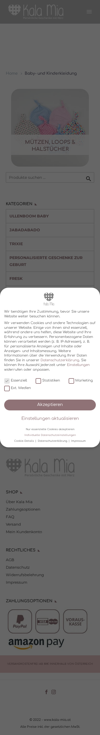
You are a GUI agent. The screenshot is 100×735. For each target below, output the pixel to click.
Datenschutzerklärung (60, 360)
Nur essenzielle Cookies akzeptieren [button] (50, 429)
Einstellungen (78, 365)
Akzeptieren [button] (50, 404)
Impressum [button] (78, 441)
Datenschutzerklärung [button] (53, 441)
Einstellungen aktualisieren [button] (50, 418)
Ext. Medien (21, 388)
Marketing (84, 380)
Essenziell (19, 380)
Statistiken (51, 380)
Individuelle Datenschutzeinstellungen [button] (50, 435)
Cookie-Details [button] (24, 441)
